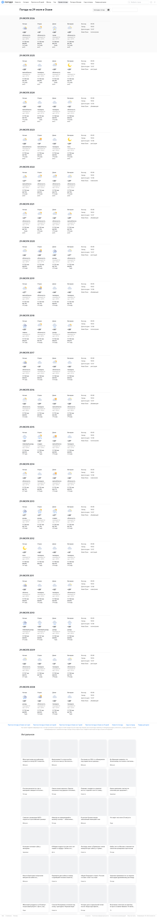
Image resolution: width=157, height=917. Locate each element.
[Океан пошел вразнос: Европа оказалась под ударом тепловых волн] (64, 782)
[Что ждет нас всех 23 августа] (122, 811)
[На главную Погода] (8, 2)
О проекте (88, 915)
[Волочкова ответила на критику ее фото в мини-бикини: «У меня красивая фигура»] (122, 898)
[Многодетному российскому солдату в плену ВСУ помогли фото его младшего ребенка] (35, 753)
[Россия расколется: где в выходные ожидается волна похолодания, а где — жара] (35, 782)
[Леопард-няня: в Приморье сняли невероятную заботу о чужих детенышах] (93, 840)
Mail (3, 915)
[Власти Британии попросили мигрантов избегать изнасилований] (35, 869)
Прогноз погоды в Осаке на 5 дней (44, 725)
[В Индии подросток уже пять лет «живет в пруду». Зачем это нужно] (64, 840)
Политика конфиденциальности (100, 915)
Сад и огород (130, 725)
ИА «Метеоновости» (150, 915)
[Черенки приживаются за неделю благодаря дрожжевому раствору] (122, 869)
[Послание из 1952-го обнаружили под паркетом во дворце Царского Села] (93, 753)
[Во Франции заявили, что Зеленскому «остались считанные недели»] (122, 753)
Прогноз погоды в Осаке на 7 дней (70, 725)
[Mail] (2, 2)
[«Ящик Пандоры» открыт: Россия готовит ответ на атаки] (93, 869)
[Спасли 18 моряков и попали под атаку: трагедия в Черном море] (64, 898)
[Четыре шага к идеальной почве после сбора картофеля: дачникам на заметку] (93, 898)
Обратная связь (131, 915)
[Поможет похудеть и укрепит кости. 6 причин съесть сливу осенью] (93, 782)
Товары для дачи (143, 725)
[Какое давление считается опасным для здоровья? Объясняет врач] (122, 782)
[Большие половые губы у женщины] (35, 840)
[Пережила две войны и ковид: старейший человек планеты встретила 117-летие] (64, 869)
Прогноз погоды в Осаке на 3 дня (19, 725)
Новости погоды (117, 725)
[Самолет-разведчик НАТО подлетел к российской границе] (35, 811)
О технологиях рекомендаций (118, 915)
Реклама (15, 915)
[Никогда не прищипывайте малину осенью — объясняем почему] (64, 811)
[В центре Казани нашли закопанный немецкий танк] (93, 811)
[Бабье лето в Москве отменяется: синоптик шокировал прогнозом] (122, 840)
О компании (9, 915)
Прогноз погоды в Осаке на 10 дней (97, 725)
